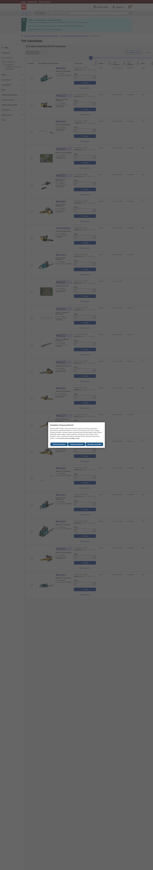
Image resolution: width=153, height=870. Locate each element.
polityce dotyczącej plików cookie (69, 438)
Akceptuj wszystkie (94, 444)
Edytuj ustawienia (76, 444)
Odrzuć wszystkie (59, 444)
